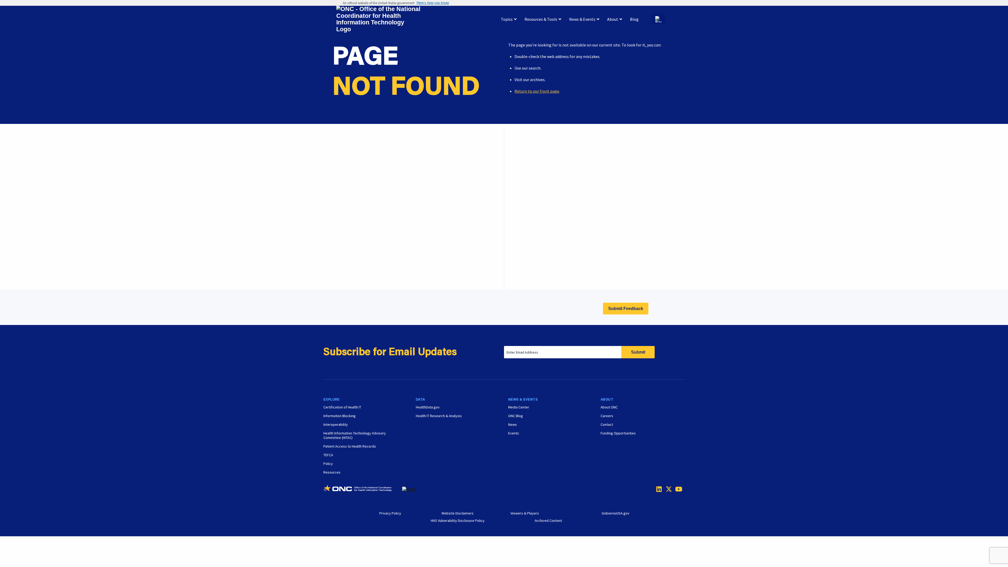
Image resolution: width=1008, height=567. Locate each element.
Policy (328, 463)
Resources (331, 472)
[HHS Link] (409, 490)
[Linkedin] (657, 489)
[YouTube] (676, 489)
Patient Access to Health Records (349, 446)
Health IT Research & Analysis (439, 415)
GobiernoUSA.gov (615, 513)
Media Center (518, 407)
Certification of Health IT (342, 407)
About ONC (609, 407)
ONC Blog (515, 415)
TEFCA (328, 455)
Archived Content (548, 520)
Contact (607, 424)
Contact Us (530, 194)
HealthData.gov (428, 407)
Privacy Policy (390, 513)
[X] (667, 489)
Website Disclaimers (458, 513)
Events (526, 260)
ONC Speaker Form (537, 181)
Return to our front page (536, 91)
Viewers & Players (525, 513)
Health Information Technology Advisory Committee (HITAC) (354, 435)
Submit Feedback (625, 308)
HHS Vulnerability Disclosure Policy (458, 520)
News (512, 424)
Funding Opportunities (540, 273)
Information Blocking (339, 415)
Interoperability (335, 424)
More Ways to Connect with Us (404, 178)
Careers (527, 247)
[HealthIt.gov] (378, 19)
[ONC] (362, 490)
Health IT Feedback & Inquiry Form (551, 168)
